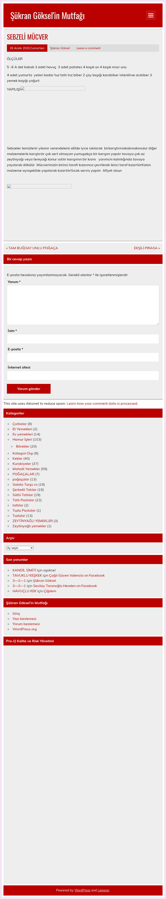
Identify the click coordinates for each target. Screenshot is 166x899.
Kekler (17, 458)
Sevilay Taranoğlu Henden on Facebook (65, 586)
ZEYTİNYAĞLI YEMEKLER (33, 521)
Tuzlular (19, 515)
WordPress (82, 890)
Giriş (16, 613)
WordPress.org (25, 629)
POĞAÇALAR (23, 474)
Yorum (14, 281)
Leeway (103, 890)
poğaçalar (21, 479)
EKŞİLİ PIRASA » (147, 248)
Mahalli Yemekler (26, 469)
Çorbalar (20, 424)
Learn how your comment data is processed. (102, 403)
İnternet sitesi (19, 367)
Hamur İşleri (22, 439)
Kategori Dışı (23, 453)
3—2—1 (19, 580)
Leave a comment (89, 48)
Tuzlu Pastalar (24, 510)
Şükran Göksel (60, 48)
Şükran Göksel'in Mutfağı (47, 15)
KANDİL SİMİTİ (24, 570)
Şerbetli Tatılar (25, 489)
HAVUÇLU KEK (25, 591)
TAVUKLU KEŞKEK (27, 575)
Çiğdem (50, 591)
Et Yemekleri (22, 429)
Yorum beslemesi (26, 624)
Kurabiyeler (22, 463)
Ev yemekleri (23, 434)
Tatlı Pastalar (23, 500)
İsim (12, 330)
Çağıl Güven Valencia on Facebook (77, 575)
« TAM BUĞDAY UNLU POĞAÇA (32, 248)
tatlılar (18, 505)
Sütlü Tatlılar (23, 495)
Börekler (22, 446)
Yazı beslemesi (24, 618)
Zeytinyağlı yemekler (29, 526)
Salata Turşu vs (25, 484)
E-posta (15, 349)
